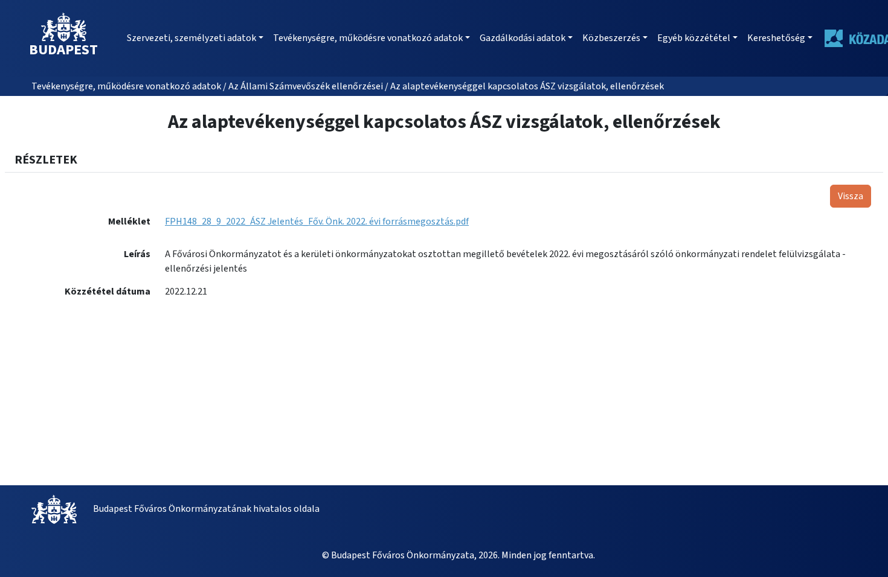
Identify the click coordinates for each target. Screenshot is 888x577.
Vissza (850, 196)
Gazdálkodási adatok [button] (522, 38)
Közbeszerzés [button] (611, 38)
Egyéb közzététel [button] (693, 38)
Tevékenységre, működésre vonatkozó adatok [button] (368, 38)
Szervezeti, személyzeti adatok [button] (191, 38)
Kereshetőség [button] (776, 38)
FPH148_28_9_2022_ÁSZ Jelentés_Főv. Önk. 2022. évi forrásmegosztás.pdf (317, 221)
